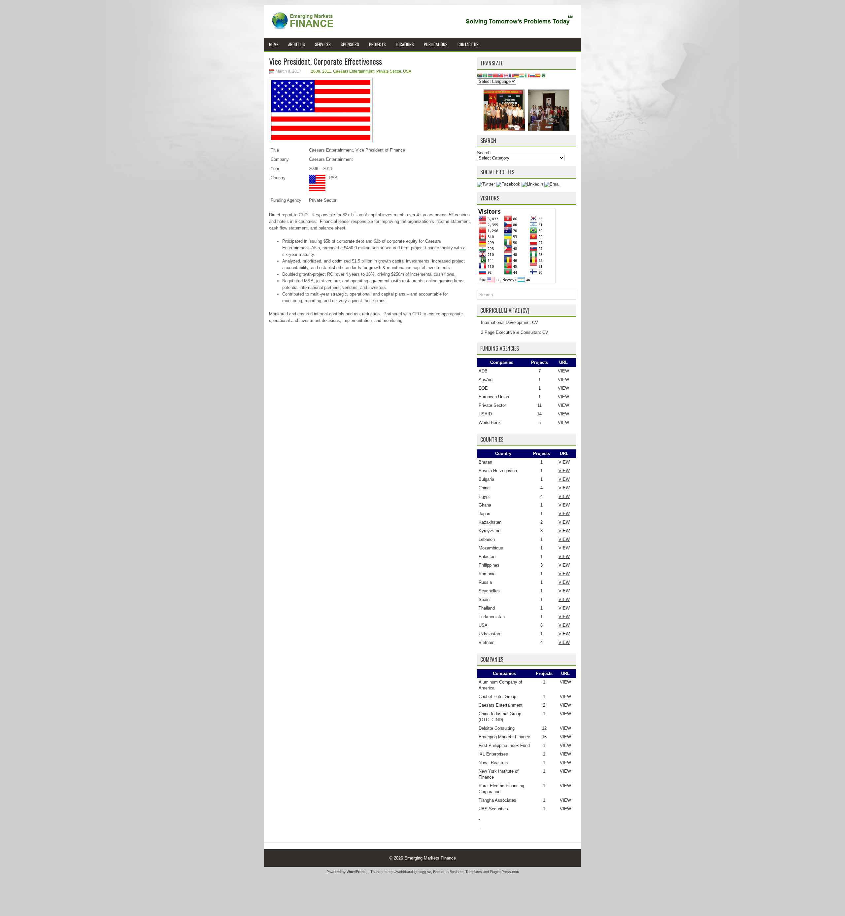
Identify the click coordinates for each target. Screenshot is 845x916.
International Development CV (509, 322)
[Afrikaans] (479, 75)
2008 (315, 71)
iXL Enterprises (493, 754)
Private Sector (388, 71)
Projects (377, 44)
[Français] (511, 75)
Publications (436, 44)
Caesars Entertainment (353, 71)
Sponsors (350, 44)
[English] (506, 75)
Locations (405, 44)
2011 (326, 71)
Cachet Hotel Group (497, 696)
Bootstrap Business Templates (457, 872)
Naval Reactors (493, 762)
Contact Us (468, 44)
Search (483, 152)
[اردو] (543, 75)
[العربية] (485, 75)
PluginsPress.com (504, 872)
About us (296, 44)
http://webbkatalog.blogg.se (409, 872)
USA (407, 71)
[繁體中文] (500, 75)
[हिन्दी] (521, 75)
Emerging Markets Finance (504, 736)
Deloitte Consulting (497, 728)
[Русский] (532, 75)
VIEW (563, 371)
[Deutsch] (516, 75)
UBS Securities (493, 808)
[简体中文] (495, 75)
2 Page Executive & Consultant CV (514, 332)
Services (323, 44)
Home (273, 44)
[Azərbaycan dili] (490, 75)
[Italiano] (527, 75)
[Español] (537, 75)
